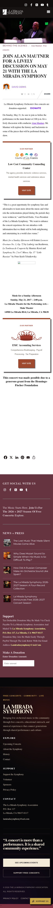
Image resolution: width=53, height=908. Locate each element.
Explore (19, 515)
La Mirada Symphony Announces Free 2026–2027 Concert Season (29, 599)
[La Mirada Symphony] (13, 13)
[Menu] (49, 12)
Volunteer (7, 779)
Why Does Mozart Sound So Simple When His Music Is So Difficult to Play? (29, 556)
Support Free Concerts (26, 873)
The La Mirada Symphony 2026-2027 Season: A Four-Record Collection (31, 585)
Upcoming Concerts (12, 743)
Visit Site (26, 190)
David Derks (19, 87)
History (6, 754)
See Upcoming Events (26, 863)
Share (47, 94)
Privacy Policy (9, 789)
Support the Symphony (13, 774)
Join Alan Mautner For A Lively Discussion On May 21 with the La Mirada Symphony (26, 66)
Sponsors (7, 784)
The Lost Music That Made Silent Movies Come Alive (31, 542)
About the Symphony (12, 748)
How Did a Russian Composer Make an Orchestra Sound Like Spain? (30, 571)
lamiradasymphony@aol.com (16, 818)
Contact (6, 759)
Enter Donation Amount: (15, 656)
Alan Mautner (36, 45)
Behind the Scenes (15, 45)
